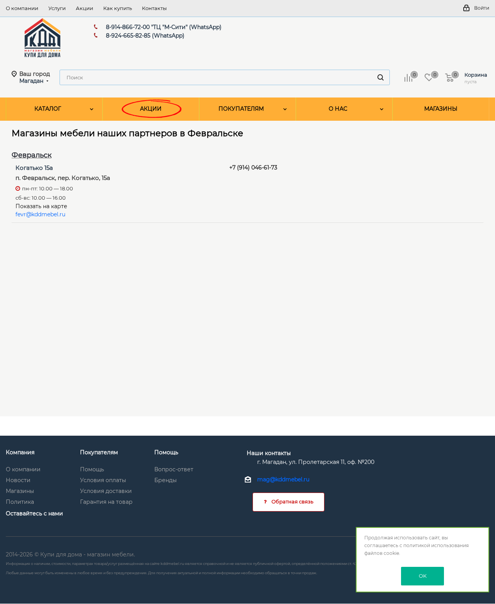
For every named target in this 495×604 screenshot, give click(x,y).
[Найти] (380, 77)
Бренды (165, 480)
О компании (23, 469)
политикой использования (436, 545)
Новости (18, 480)
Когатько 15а (34, 167)
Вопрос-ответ (173, 469)
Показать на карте (41, 206)
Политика (20, 501)
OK (423, 576)
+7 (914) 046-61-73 (253, 167)
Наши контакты (269, 453)
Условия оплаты (103, 480)
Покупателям (99, 452)
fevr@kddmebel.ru (40, 214)
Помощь (92, 469)
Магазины (20, 491)
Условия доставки (106, 491)
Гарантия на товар (106, 501)
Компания (20, 452)
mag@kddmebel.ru (283, 479)
